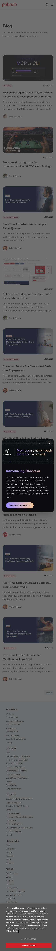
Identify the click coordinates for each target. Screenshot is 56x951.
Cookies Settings (28, 939)
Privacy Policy (12, 931)
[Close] (49, 443)
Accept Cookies (28, 945)
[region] (28, 927)
